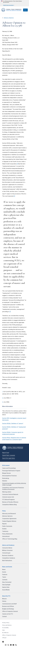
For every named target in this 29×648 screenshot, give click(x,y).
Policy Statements (7, 533)
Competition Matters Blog (9, 504)
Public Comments (7, 526)
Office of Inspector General (10, 611)
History (4, 601)
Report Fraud (5, 452)
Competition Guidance (8, 558)
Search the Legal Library (8, 458)
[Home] (11, 11)
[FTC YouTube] (13, 645)
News (3, 569)
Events (4, 572)
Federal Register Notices (9, 521)
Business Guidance (7, 555)
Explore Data (5, 587)
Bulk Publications (7, 560)
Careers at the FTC (7, 614)
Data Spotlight (6, 584)
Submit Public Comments (8, 455)
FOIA (3, 630)
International (6, 536)
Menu (25, 10)
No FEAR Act (5, 632)
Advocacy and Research (9, 513)
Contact (4, 616)
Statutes (4, 480)
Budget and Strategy (8, 608)
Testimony (5, 531)
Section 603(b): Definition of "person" (12, 423)
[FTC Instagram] (5, 645)
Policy (4, 510)
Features (4, 574)
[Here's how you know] (14, 3)
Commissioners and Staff (9, 603)
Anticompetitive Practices (9, 475)
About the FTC (6, 596)
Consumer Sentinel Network (10, 494)
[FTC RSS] (16, 645)
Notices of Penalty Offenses (10, 502)
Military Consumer (7, 550)
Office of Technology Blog (9, 538)
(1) (17, 164)
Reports (4, 523)
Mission (4, 598)
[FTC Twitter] (8, 645)
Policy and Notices (7, 625)
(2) (14, 196)
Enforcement (6, 465)
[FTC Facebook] (3, 642)
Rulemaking (5, 478)
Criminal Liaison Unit (8, 497)
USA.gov (4, 637)
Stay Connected (6, 582)
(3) (10, 311)
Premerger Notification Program (11, 470)
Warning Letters (6, 492)
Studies (4, 528)
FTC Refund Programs (8, 499)
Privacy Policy (5, 622)
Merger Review (6, 473)
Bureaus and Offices (8, 606)
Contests (4, 579)
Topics (4, 577)
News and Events (7, 566)
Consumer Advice (7, 547)
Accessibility (5, 627)
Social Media (6, 589)
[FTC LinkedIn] (11, 645)
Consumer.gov (6, 552)
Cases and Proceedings (9, 468)
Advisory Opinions (9, 18)
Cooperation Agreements (9, 518)
